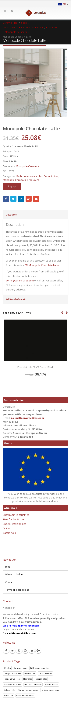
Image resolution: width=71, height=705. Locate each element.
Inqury (12, 186)
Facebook (6, 199)
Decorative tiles (45, 673)
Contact (9, 582)
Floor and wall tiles (12, 679)
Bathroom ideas (20, 668)
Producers (33, 180)
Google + (29, 199)
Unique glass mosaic (50, 690)
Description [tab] (11, 214)
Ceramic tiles (51, 176)
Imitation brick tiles (12, 684)
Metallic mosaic (51, 684)
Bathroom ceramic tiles (29, 176)
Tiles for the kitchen (14, 519)
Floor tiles (27, 679)
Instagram (25, 650)
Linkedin (32, 650)
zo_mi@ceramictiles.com (20, 280)
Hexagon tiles (41, 679)
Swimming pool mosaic (28, 690)
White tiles (8, 695)
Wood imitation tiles (25, 695)
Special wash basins (14, 524)
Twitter (13, 199)
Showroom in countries (16, 514)
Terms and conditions (17, 589)
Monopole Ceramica (27, 166)
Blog (7, 566)
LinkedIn (21, 199)
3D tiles (7, 668)
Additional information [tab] (16, 299)
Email (36, 199)
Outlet (6, 528)
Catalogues (9, 533)
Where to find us (14, 574)
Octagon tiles (9, 690)
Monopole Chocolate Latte (44, 265)
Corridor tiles (29, 673)
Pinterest (19, 650)
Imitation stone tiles (33, 684)
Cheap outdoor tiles (12, 673)
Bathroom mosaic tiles (39, 668)
